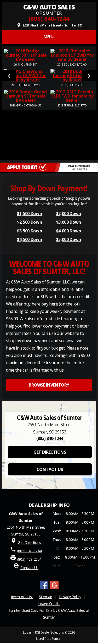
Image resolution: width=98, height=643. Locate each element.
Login (27, 632)
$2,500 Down (29, 222)
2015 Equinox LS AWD (25, 85)
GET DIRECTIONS (49, 452)
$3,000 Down (68, 222)
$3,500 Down (29, 231)
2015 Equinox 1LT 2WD (72, 64)
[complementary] (82, 627)
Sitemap (45, 596)
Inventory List (22, 596)
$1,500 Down (29, 213)
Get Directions (29, 542)
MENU (49, 36)
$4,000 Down (68, 231)
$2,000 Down (68, 213)
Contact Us (29, 567)
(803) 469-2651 (29, 559)
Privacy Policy (70, 596)
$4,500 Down (29, 239)
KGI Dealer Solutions (49, 632)
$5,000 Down (68, 239)
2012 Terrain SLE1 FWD (72, 105)
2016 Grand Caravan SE (26, 105)
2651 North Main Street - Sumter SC (49, 25)
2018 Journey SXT (25, 64)
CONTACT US (50, 469)
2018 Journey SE (72, 85)
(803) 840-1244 (48, 18)
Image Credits (49, 603)
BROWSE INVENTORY (49, 385)
